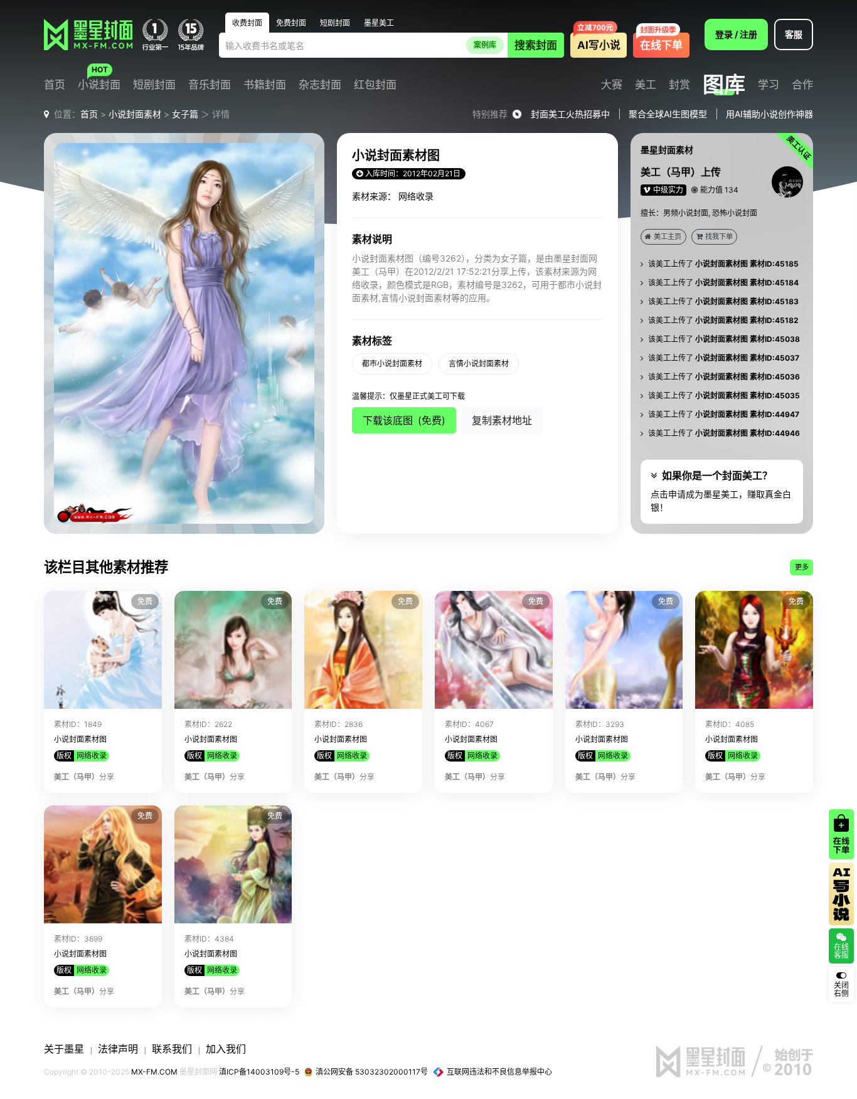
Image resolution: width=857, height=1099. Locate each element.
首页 (54, 85)
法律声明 (118, 1049)
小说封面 (99, 85)
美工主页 (667, 236)
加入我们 (226, 1049)
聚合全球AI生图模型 (668, 114)
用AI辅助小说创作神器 (769, 114)
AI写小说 (598, 45)
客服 (793, 34)
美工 (645, 85)
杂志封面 (320, 85)
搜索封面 (535, 45)
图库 (724, 84)
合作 (802, 85)
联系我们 (172, 1049)
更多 (802, 567)
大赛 (611, 85)
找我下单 (719, 236)
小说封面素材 (135, 114)
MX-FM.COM (154, 1071)
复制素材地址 (502, 420)
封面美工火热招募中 (570, 114)
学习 (768, 85)
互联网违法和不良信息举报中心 (499, 1071)
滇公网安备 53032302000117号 (372, 1071)
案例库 (485, 45)
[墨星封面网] (88, 34)
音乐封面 (209, 85)
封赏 (679, 85)
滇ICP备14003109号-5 (259, 1071)
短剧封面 (154, 85)
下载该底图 (404, 420)
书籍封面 (264, 85)
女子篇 (185, 114)
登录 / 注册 (736, 34)
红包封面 (375, 85)
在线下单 (661, 45)
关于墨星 (64, 1049)
